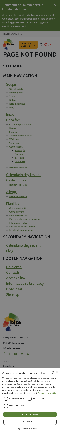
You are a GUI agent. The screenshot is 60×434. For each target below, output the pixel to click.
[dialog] (30, 401)
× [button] (56, 372)
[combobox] (52, 372)
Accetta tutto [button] (30, 414)
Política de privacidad (47, 393)
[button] (30, 428)
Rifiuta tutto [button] (30, 421)
